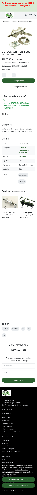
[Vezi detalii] (22, 207)
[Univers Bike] (10, 15)
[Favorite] (30, 15)
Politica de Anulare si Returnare (11, 451)
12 (23, 329)
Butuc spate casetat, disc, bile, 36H (27, 214)
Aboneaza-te (18, 380)
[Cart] (34, 15)
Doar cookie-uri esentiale (18, 485)
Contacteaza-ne (7, 460)
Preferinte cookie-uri (18, 491)
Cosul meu (5, 443)
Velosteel (23, 157)
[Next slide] (32, 207)
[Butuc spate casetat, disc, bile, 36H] (27, 202)
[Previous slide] (5, 207)
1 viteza (5, 329)
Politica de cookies (21, 470)
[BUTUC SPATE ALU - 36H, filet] (10, 202)
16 (29, 329)
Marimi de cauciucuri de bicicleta (12, 432)
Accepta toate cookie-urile (18, 479)
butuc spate (23, 175)
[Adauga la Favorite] (15, 207)
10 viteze (15, 329)
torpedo (22, 181)
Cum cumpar (6, 440)
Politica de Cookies (8, 429)
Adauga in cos (18, 81)
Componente (5, 21)
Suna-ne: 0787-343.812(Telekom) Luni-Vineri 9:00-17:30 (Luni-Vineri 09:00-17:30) (16, 105)
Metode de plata (7, 446)
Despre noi (5, 421)
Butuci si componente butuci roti (22, 21)
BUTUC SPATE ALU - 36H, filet (10, 214)
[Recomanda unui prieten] (8, 114)
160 (4, 335)
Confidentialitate (7, 426)
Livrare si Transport (8, 449)
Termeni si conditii (7, 423)
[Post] (3, 114)
